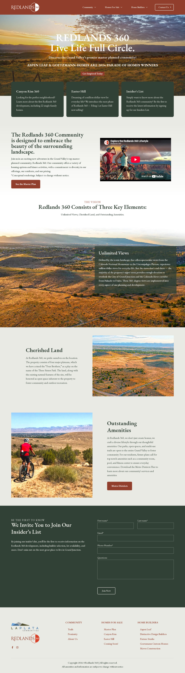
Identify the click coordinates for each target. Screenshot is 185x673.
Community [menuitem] (73, 622)
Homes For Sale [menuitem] (112, 622)
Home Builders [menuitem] (148, 622)
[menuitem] (70, 629)
